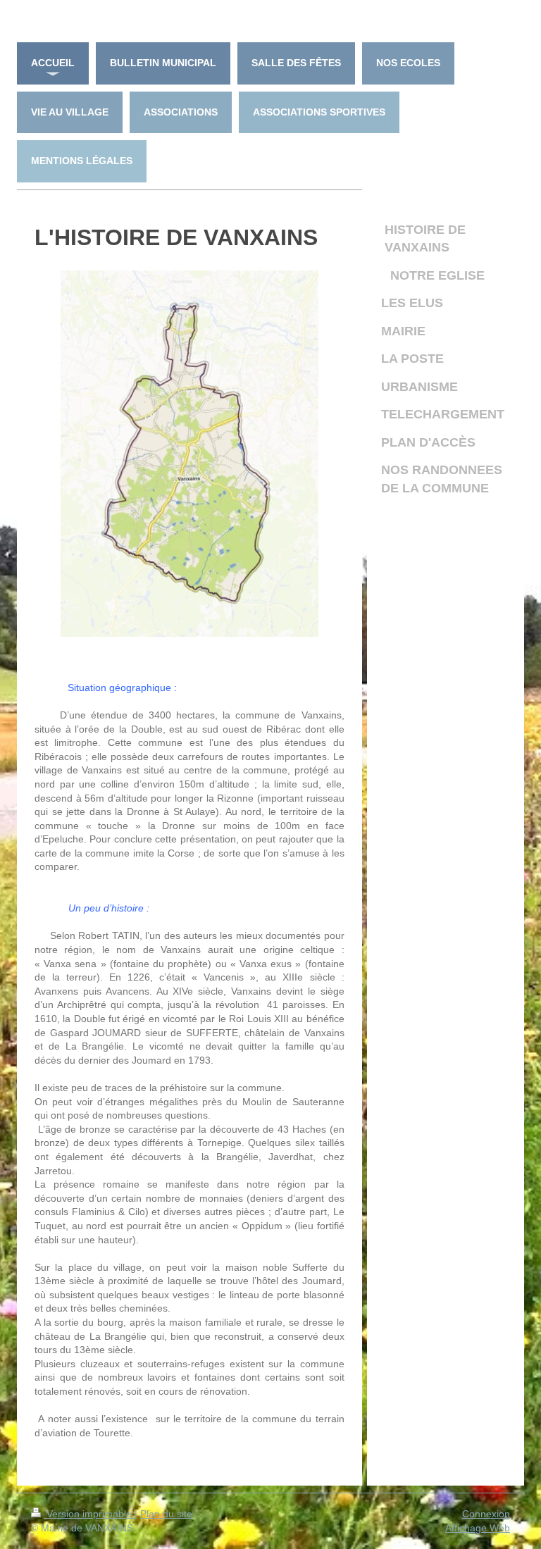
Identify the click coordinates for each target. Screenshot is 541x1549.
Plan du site (166, 1513)
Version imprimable (89, 1513)
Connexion (486, 1513)
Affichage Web (477, 1528)
